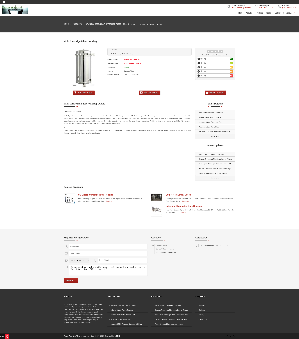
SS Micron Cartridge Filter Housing (95, 195)
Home (240, 13)
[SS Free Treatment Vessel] (156, 197)
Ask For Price (85, 93)
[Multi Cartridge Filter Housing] (84, 68)
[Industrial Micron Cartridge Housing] (156, 211)
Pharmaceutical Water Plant (209, 127)
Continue (109, 201)
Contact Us (287, 13)
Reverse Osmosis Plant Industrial (211, 112)
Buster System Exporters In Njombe (212, 154)
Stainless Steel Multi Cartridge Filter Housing (107, 24)
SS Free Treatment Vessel (178, 195)
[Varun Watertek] (50, 9)
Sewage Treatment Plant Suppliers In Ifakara (215, 159)
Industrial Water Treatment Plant (210, 122)
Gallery (278, 13)
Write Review (216, 93)
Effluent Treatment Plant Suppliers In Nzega (215, 169)
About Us (249, 13)
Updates (268, 13)
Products (259, 13)
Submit (69, 280)
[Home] (4, 2)
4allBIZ (117, 336)
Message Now (151, 93)
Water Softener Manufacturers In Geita (213, 173)
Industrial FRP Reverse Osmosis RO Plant (214, 132)
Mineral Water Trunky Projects (210, 117)
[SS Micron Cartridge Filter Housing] (69, 199)
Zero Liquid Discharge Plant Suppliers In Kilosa (216, 164)
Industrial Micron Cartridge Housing (184, 206)
